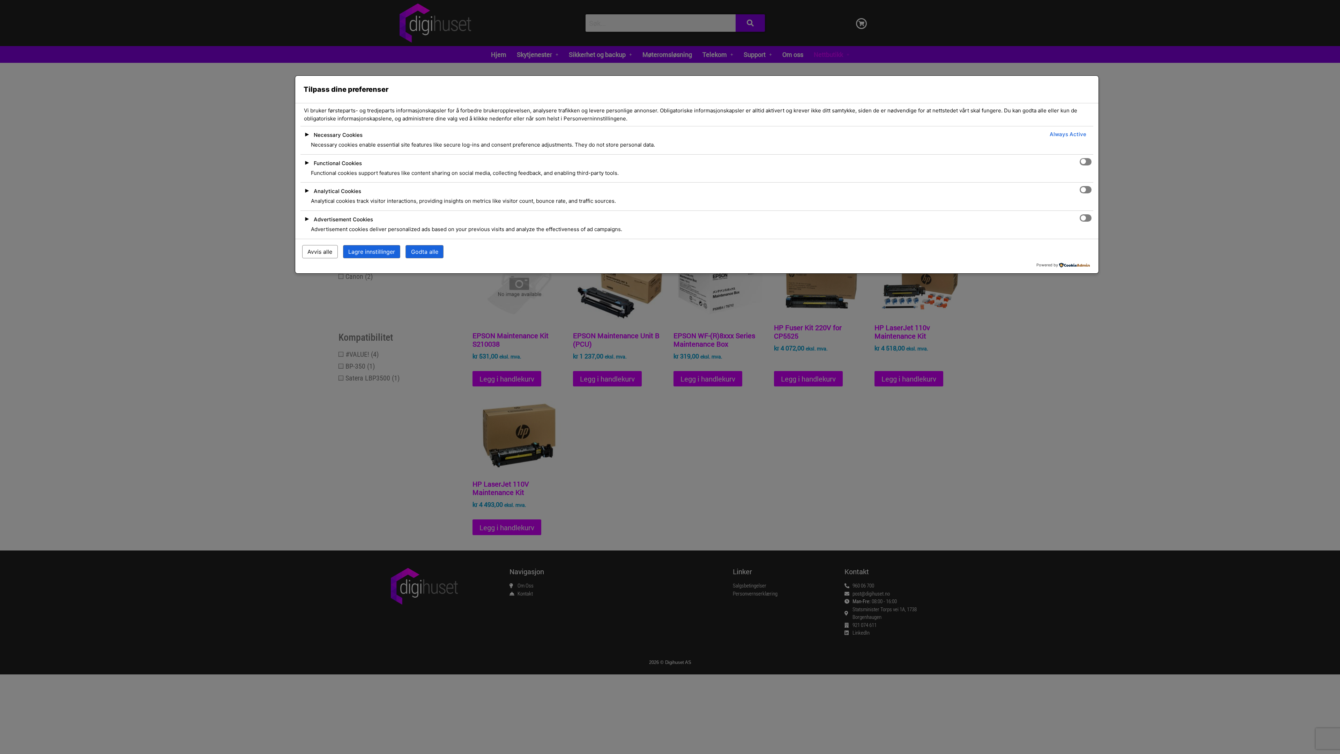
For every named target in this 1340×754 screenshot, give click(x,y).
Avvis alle (319, 251)
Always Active (1068, 134)
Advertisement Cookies (343, 219)
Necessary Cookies (338, 135)
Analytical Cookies (337, 191)
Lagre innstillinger (371, 251)
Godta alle (424, 251)
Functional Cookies (338, 163)
